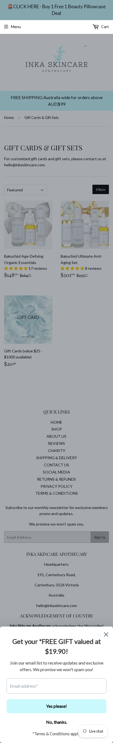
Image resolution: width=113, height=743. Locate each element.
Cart (104, 26)
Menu (16, 26)
